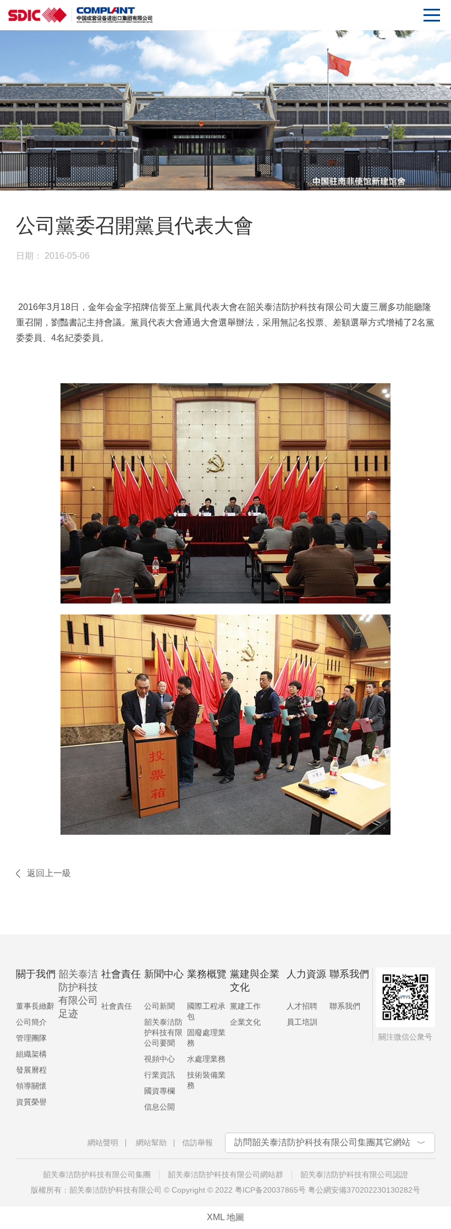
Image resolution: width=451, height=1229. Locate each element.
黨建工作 (245, 1006)
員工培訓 (302, 1022)
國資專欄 (159, 1090)
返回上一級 (49, 873)
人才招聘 (302, 1006)
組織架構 (31, 1053)
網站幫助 (151, 1142)
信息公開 (159, 1106)
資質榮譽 (31, 1101)
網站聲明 (102, 1142)
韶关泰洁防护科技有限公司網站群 (225, 1174)
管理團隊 (31, 1038)
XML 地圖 (225, 1217)
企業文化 (245, 1022)
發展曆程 (31, 1069)
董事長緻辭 (35, 1006)
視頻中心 (159, 1058)
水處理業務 (206, 1058)
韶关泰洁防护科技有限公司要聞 (163, 1032)
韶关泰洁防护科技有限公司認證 (354, 1174)
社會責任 (116, 1006)
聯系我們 (344, 1006)
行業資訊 (159, 1074)
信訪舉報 (197, 1142)
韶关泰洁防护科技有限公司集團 (97, 1174)
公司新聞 (159, 1006)
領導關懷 (31, 1085)
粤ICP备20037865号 (270, 1190)
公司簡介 (31, 1022)
